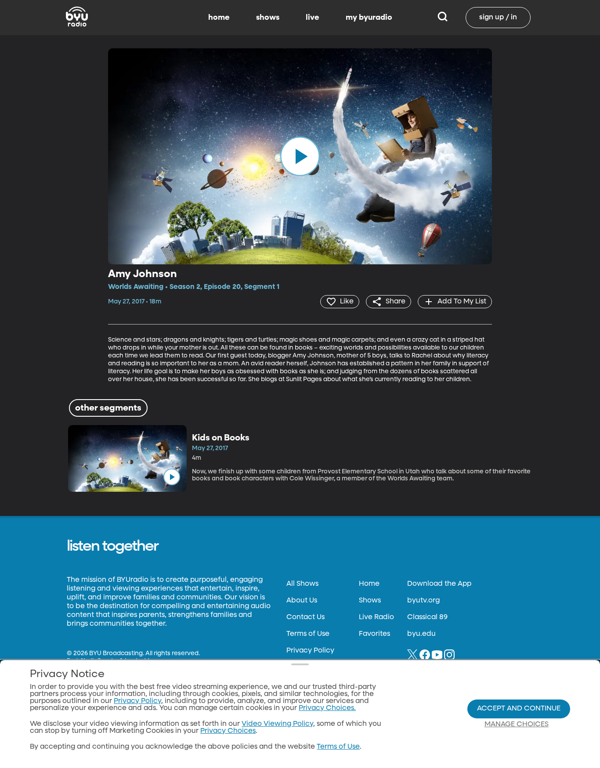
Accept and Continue (518, 708)
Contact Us (305, 617)
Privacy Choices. (327, 708)
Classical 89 (427, 617)
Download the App (439, 584)
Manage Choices (516, 724)
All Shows (302, 584)
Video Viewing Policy (277, 724)
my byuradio (369, 18)
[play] (300, 156)
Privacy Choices (228, 731)
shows (267, 18)
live (312, 18)
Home (369, 584)
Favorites (374, 634)
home (219, 18)
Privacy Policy (310, 650)
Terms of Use (307, 634)
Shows (370, 600)
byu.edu (421, 634)
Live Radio (376, 617)
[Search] (442, 17)
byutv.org (423, 600)
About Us (301, 600)
